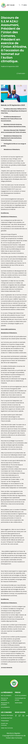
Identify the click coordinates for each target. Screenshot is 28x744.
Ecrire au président (21, 695)
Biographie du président (5, 703)
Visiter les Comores (7, 728)
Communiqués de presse (20, 699)
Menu (25, 5)
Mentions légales (13, 733)
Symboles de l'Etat (6, 718)
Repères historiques (7, 715)
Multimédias (18, 703)
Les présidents (5, 707)
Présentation (5, 721)
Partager (21, 73)
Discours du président (4, 699)
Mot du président (6, 695)
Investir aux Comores (4, 724)
